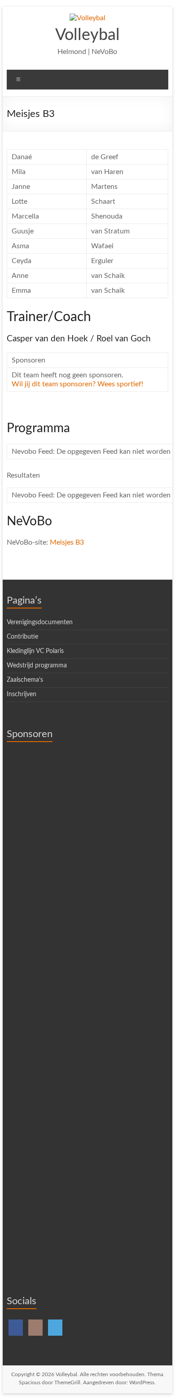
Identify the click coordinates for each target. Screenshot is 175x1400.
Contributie (22, 637)
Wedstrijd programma (37, 665)
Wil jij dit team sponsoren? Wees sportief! (77, 384)
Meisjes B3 (67, 542)
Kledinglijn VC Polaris (35, 651)
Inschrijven (21, 694)
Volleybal (87, 35)
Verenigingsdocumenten (40, 622)
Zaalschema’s (25, 680)
